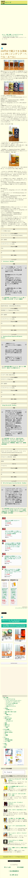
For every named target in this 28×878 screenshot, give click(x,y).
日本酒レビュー (9, 709)
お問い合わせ (15, 874)
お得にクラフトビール (11, 706)
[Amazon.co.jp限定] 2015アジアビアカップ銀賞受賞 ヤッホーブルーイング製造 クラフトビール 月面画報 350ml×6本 (5, 593)
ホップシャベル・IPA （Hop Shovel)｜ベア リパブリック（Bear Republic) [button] (14, 621)
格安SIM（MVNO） (9, 732)
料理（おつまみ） (8, 718)
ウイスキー (7, 716)
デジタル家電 (6, 729)
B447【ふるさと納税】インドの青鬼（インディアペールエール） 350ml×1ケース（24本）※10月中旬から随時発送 (13, 532)
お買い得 (7, 738)
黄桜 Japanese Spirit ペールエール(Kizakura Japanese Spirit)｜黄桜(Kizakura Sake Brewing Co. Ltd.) (20, 657)
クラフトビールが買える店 (12, 703)
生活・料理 (8, 34)
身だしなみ (7, 725)
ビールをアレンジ (10, 704)
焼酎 (6, 713)
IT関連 (4, 747)
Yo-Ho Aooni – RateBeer (8, 261)
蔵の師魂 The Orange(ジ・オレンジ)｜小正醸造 (20, 640)
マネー (4, 737)
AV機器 (6, 735)
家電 (6, 723)
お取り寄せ (8, 719)
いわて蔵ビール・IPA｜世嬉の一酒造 (16, 818)
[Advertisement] (14, 19)
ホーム (3, 34)
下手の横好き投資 (8, 740)
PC (5, 733)
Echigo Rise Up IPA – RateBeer (9, 405)
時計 (7, 727)
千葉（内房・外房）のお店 (10, 711)
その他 (4, 743)
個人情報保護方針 (14, 871)
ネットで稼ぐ (7, 741)
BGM (6, 744)
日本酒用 (21, 867)
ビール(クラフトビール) (18, 34)
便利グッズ (7, 724)
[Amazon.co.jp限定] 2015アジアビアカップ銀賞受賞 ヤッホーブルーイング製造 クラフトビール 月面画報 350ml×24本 (13, 593)
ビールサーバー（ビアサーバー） (13, 701)
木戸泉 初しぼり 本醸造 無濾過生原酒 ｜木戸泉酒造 (6, 657)
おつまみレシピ (9, 720)
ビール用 (8, 867)
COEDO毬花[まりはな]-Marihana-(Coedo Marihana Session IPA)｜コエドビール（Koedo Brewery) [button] (14, 625)
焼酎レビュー (9, 714)
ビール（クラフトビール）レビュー (10, 36)
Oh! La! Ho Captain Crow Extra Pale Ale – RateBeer (14, 483)
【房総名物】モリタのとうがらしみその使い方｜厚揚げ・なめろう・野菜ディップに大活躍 (6, 638)
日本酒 (6, 708)
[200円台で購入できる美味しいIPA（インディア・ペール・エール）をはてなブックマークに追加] (2, 48)
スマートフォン (8, 730)
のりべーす (8, 2)
